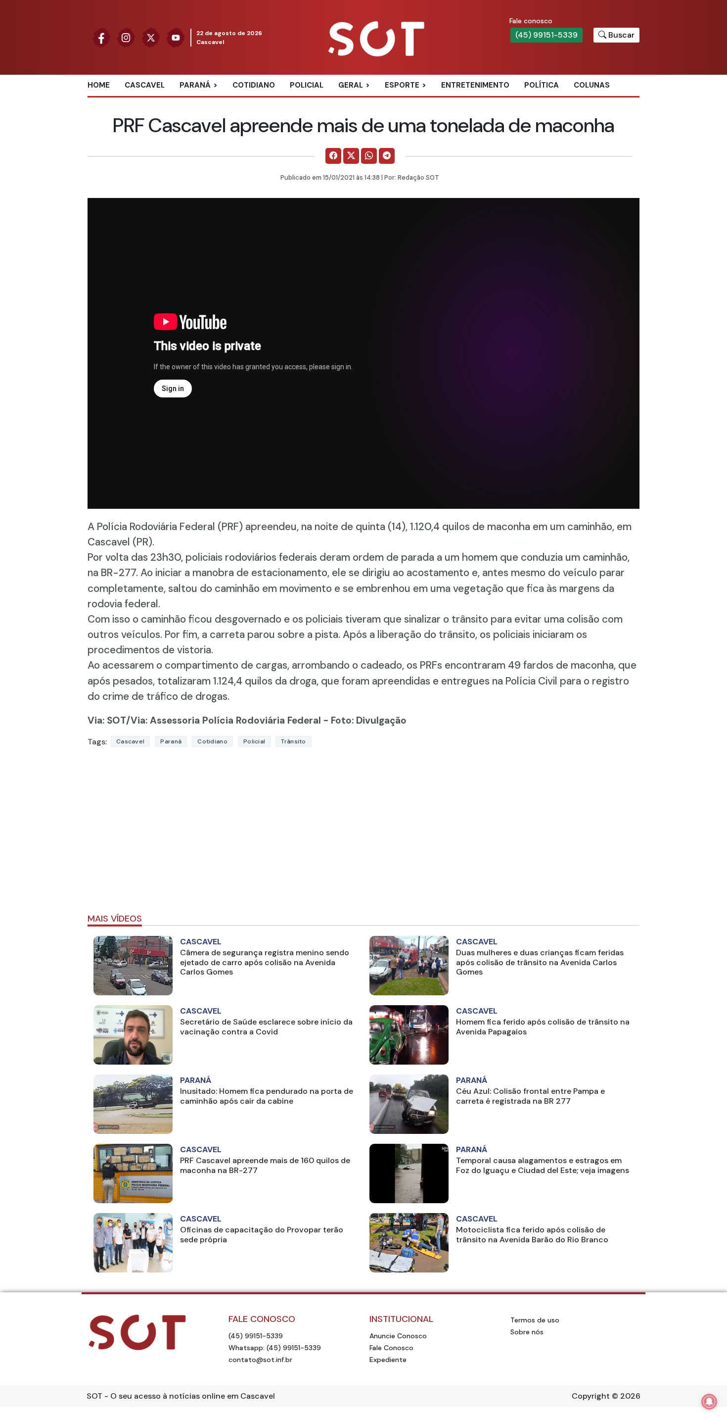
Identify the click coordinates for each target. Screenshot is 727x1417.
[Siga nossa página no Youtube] (175, 37)
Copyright (591, 1396)
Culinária (368, 101)
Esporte (402, 85)
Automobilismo (426, 101)
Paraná (195, 85)
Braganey (209, 101)
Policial (306, 85)
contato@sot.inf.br (260, 1359)
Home (99, 85)
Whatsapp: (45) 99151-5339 (274, 1347)
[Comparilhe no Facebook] (333, 156)
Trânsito (293, 741)
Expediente (388, 1359)
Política (541, 85)
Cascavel (145, 85)
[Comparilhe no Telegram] (387, 156)
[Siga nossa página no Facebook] (101, 37)
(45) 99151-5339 (546, 35)
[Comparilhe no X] (351, 156)
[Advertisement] (363, 834)
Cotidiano (253, 85)
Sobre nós (527, 1331)
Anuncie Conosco (398, 1335)
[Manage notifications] (709, 1402)
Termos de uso (534, 1320)
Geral (350, 85)
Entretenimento (475, 85)
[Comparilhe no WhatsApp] (369, 156)
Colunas (592, 85)
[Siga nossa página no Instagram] (126, 37)
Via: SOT (107, 720)
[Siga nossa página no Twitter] (151, 37)
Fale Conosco (391, 1347)
